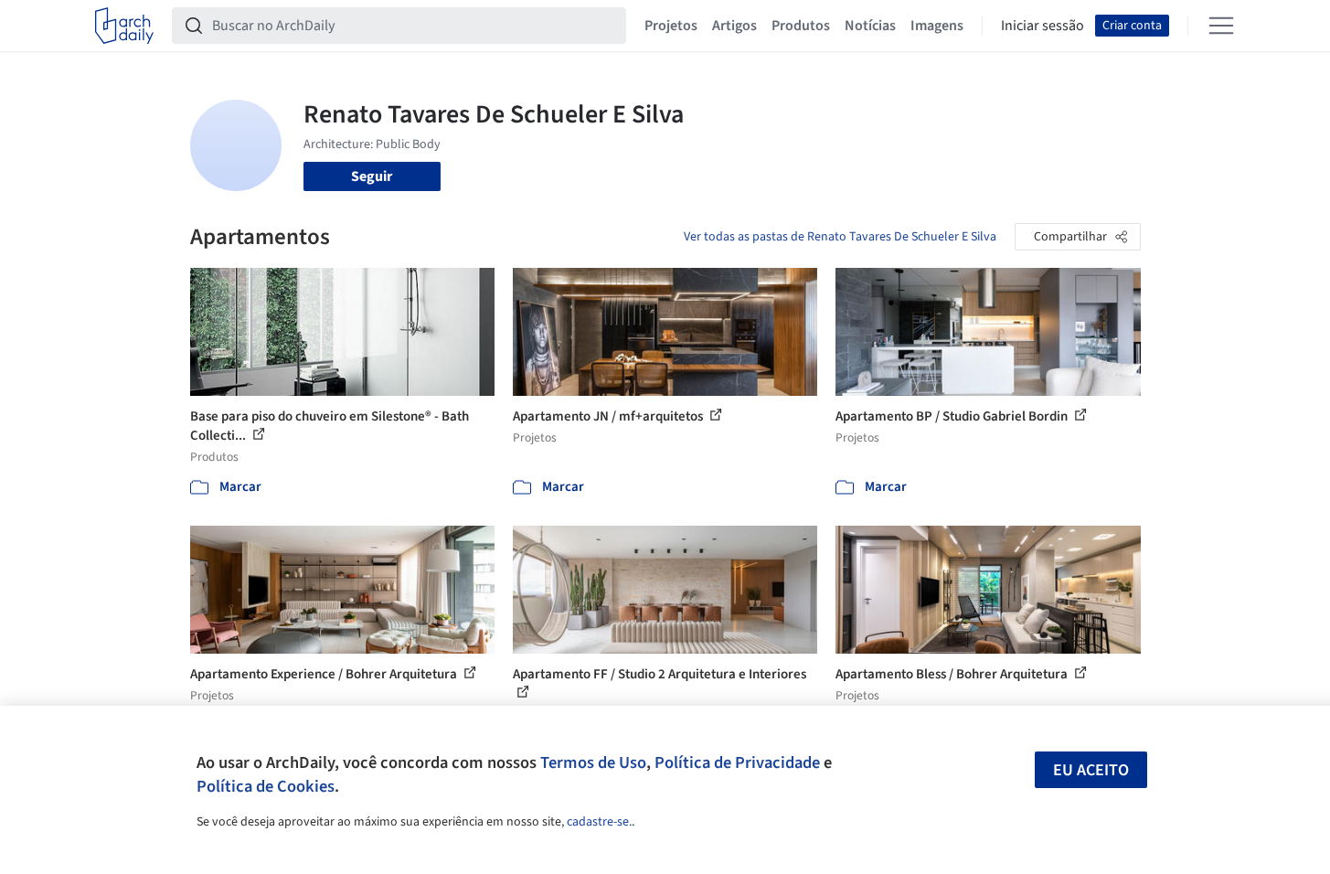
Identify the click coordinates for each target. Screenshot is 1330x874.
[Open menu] (1221, 25)
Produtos (800, 26)
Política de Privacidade (737, 762)
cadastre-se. (599, 822)
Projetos (670, 26)
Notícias (870, 26)
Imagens (936, 26)
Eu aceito (1091, 770)
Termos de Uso (593, 762)
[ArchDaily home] (124, 25)
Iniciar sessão (1042, 26)
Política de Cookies (266, 786)
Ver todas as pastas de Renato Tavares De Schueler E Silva (840, 236)
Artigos (734, 26)
